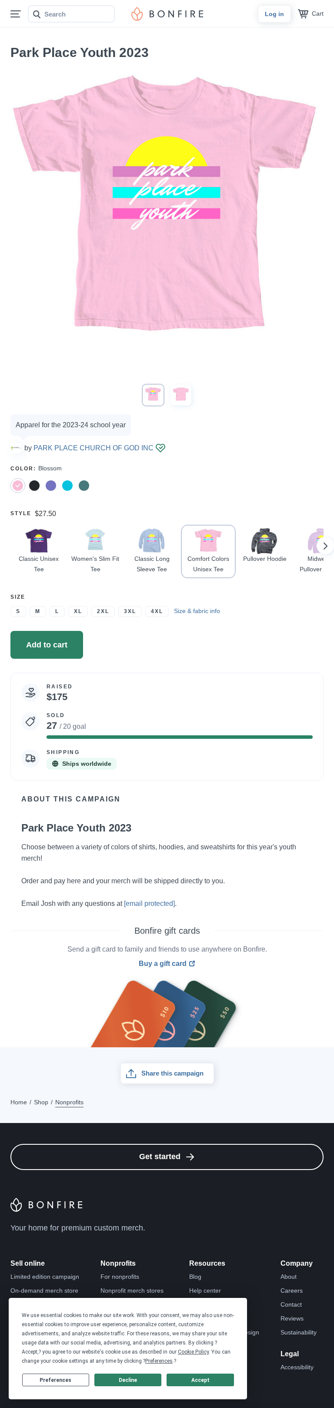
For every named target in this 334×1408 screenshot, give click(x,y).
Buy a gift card (163, 963)
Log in (274, 13)
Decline (128, 1380)
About (289, 1276)
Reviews (292, 1318)
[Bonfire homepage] (167, 14)
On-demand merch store (44, 1290)
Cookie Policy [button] (193, 1352)
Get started (159, 1156)
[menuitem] (15, 14)
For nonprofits (119, 1276)
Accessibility (297, 1367)
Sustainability (299, 1332)
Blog (195, 1276)
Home (18, 1102)
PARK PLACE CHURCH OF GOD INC (93, 448)
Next (325, 545)
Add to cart (46, 644)
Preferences (55, 1380)
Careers (292, 1290)
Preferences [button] (159, 1361)
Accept (200, 1380)
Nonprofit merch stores (132, 1290)
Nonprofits (69, 1102)
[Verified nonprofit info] (160, 448)
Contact (291, 1304)
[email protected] (149, 903)
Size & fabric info (197, 610)
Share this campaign (172, 1073)
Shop (41, 1102)
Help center (205, 1290)
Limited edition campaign (44, 1276)
